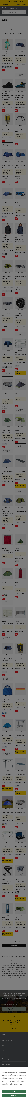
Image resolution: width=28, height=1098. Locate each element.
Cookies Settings (14, 1087)
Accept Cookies (14, 1095)
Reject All (14, 1091)
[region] (14, 1082)
